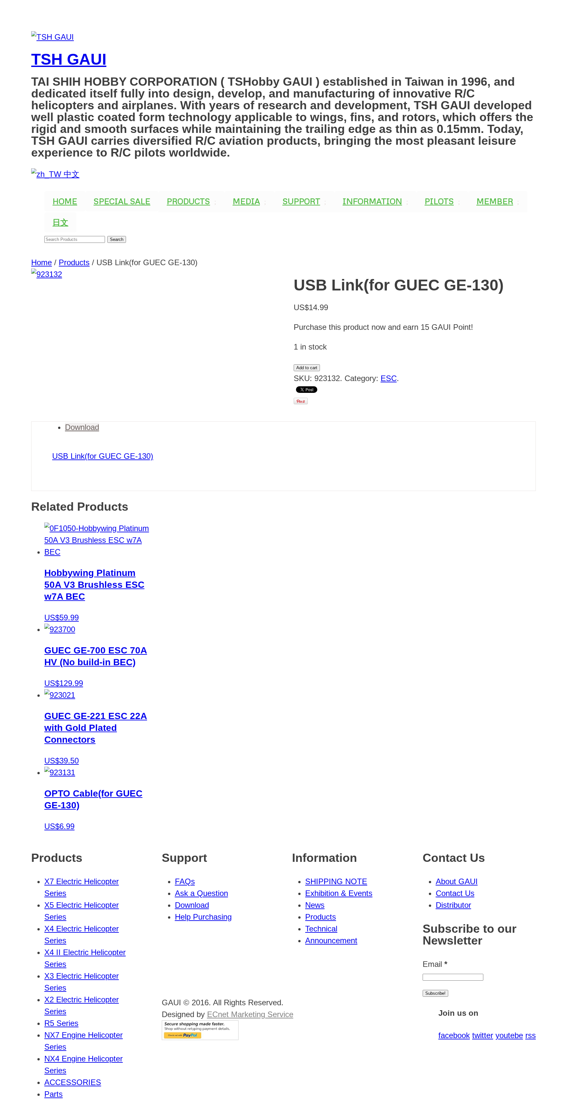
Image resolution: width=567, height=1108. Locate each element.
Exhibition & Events (338, 893)
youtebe (509, 1035)
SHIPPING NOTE (336, 881)
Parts (53, 1094)
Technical (321, 928)
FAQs (185, 881)
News (315, 905)
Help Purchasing (203, 916)
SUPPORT (301, 201)
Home (41, 262)
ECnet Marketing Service (250, 1014)
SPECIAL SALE (122, 201)
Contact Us (455, 893)
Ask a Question (201, 893)
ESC (389, 378)
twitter (482, 1035)
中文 (70, 174)
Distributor (453, 905)
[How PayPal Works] (200, 1037)
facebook (454, 1035)
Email (435, 964)
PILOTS (439, 201)
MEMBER (494, 201)
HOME (64, 201)
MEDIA (246, 201)
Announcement (331, 940)
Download (82, 427)
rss (530, 1035)
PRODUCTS (188, 201)
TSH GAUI (68, 59)
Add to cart (306, 367)
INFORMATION (372, 201)
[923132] (152, 344)
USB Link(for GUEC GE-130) (102, 456)
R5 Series (61, 1023)
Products (74, 262)
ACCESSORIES (72, 1082)
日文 (60, 222)
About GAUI (457, 881)
